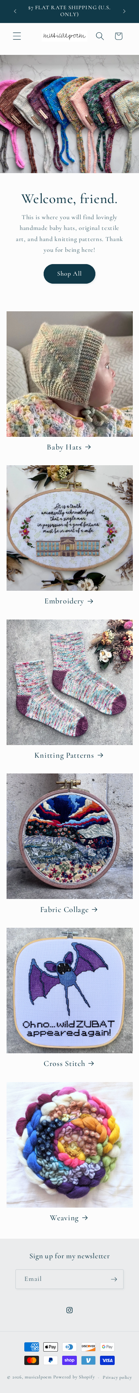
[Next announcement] (124, 11)
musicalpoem (38, 1377)
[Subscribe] (114, 1279)
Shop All (69, 274)
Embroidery (64, 601)
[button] (17, 36)
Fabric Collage (64, 909)
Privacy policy (117, 1377)
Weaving (64, 1218)
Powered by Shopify (74, 1377)
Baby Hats (64, 447)
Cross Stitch (64, 1063)
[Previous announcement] (15, 11)
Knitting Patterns (64, 755)
